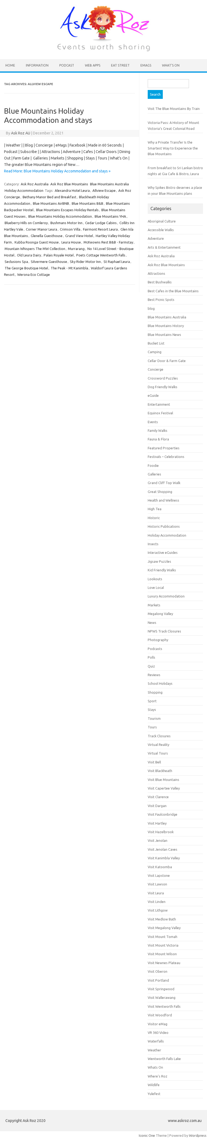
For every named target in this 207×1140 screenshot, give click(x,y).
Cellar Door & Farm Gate (167, 361)
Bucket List (156, 343)
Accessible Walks (161, 230)
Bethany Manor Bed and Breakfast (49, 197)
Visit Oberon (157, 971)
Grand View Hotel (79, 236)
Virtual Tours (158, 753)
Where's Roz (157, 1076)
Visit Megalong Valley (164, 928)
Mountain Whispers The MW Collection (35, 249)
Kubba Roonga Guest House (37, 242)
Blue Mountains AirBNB (51, 203)
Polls (151, 657)
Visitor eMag (157, 1024)
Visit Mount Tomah (162, 937)
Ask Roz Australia (35, 184)
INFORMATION (37, 65)
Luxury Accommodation (166, 596)
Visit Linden (156, 901)
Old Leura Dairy (29, 255)
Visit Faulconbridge (162, 814)
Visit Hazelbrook (161, 832)
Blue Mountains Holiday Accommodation (60, 216)
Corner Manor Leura (41, 229)
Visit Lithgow (158, 910)
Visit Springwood (161, 989)
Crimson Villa (70, 229)
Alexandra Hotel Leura (72, 190)
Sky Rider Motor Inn (85, 261)
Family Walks (157, 430)
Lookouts (155, 579)
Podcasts (155, 649)
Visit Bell (154, 762)
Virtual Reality (158, 744)
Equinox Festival (160, 413)
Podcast (66, 65)
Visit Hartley (157, 823)
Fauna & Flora (158, 439)
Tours (152, 727)
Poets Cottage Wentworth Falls (100, 255)
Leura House (71, 242)
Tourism (154, 718)
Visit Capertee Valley (164, 788)
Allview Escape (104, 190)
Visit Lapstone (159, 875)
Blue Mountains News (164, 334)
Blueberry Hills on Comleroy (26, 223)
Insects (153, 544)
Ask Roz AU (20, 133)
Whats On (155, 1067)
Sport (152, 701)
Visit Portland (158, 980)
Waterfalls (156, 1041)
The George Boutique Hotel (26, 268)
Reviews (154, 675)
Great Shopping (160, 491)
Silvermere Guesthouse (49, 261)
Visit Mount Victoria (163, 945)
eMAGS (145, 65)
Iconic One (147, 1135)
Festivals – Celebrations (166, 456)
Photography (158, 640)
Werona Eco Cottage (33, 274)
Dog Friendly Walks (162, 387)
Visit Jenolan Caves (162, 849)
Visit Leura (156, 893)
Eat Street (120, 65)
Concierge (155, 369)
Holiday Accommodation (24, 190)
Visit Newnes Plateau (164, 963)
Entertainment (159, 404)
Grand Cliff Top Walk (164, 483)
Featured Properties (164, 448)
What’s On (171, 65)
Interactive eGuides (163, 552)
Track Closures (159, 736)
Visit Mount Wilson (162, 954)
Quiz (151, 666)
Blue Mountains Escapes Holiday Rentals (67, 210)
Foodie (153, 465)
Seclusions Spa (16, 261)
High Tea (154, 509)
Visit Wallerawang (161, 997)
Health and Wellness (163, 500)
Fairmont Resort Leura (100, 229)
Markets (154, 605)
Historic (154, 518)
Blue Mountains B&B (87, 203)
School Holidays (160, 683)
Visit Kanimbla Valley (164, 858)
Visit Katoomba (160, 867)
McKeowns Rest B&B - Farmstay (108, 242)
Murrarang (76, 249)
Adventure (156, 238)
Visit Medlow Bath (162, 919)
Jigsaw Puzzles (159, 561)
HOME (10, 65)
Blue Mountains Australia (109, 184)
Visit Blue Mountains (163, 779)
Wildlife (154, 1085)
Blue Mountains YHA (110, 216)
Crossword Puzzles (163, 378)
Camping (154, 352)
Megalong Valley (160, 614)
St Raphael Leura (117, 261)
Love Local (156, 587)
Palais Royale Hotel (59, 255)
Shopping (155, 692)
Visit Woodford (160, 1015)
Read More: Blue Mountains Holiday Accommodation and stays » (57, 171)
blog (151, 308)
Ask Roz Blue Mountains (69, 184)
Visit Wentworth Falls (164, 1006)
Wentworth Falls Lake (164, 1059)
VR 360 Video (158, 1032)
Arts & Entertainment (164, 247)
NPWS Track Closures (164, 631)
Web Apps (92, 65)
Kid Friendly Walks (162, 570)
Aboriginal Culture (162, 221)
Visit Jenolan (157, 840)
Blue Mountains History (166, 326)
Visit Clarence (158, 797)
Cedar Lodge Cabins (101, 223)
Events (153, 422)
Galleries (154, 474)
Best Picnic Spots (161, 299)
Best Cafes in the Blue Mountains (173, 291)
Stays (152, 709)
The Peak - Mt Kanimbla (69, 268)
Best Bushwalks (160, 282)
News (152, 622)
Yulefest (154, 1094)
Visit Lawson (157, 884)
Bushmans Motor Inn (66, 223)
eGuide (153, 395)
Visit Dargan (157, 806)
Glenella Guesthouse (47, 236)
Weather (154, 1050)
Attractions (156, 273)
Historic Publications (164, 526)
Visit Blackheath (160, 771)
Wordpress (197, 1135)
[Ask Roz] (103, 50)
